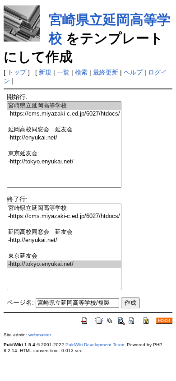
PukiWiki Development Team (94, 344)
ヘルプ (133, 72)
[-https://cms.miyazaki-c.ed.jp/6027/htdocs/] (64, 114)
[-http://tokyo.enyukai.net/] (64, 162)
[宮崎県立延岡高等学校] (64, 106)
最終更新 (105, 72)
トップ (16, 72)
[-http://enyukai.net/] (64, 138)
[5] (64, 145)
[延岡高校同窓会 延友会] (64, 129)
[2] (64, 121)
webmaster (39, 334)
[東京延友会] (64, 153)
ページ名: (20, 302)
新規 (45, 72)
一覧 (63, 72)
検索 (81, 72)
